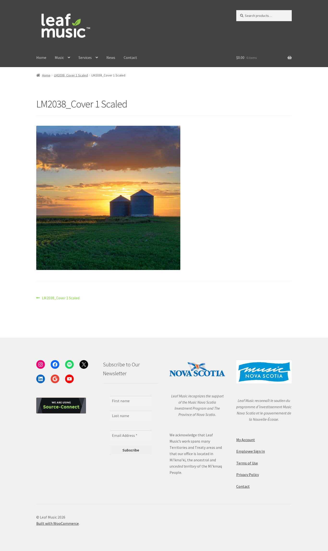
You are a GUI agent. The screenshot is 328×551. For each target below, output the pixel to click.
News (110, 57)
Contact (130, 57)
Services (85, 57)
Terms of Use (247, 463)
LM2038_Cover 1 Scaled (71, 75)
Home (41, 57)
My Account (245, 439)
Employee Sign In (250, 451)
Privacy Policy (247, 474)
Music (59, 57)
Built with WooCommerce (57, 523)
